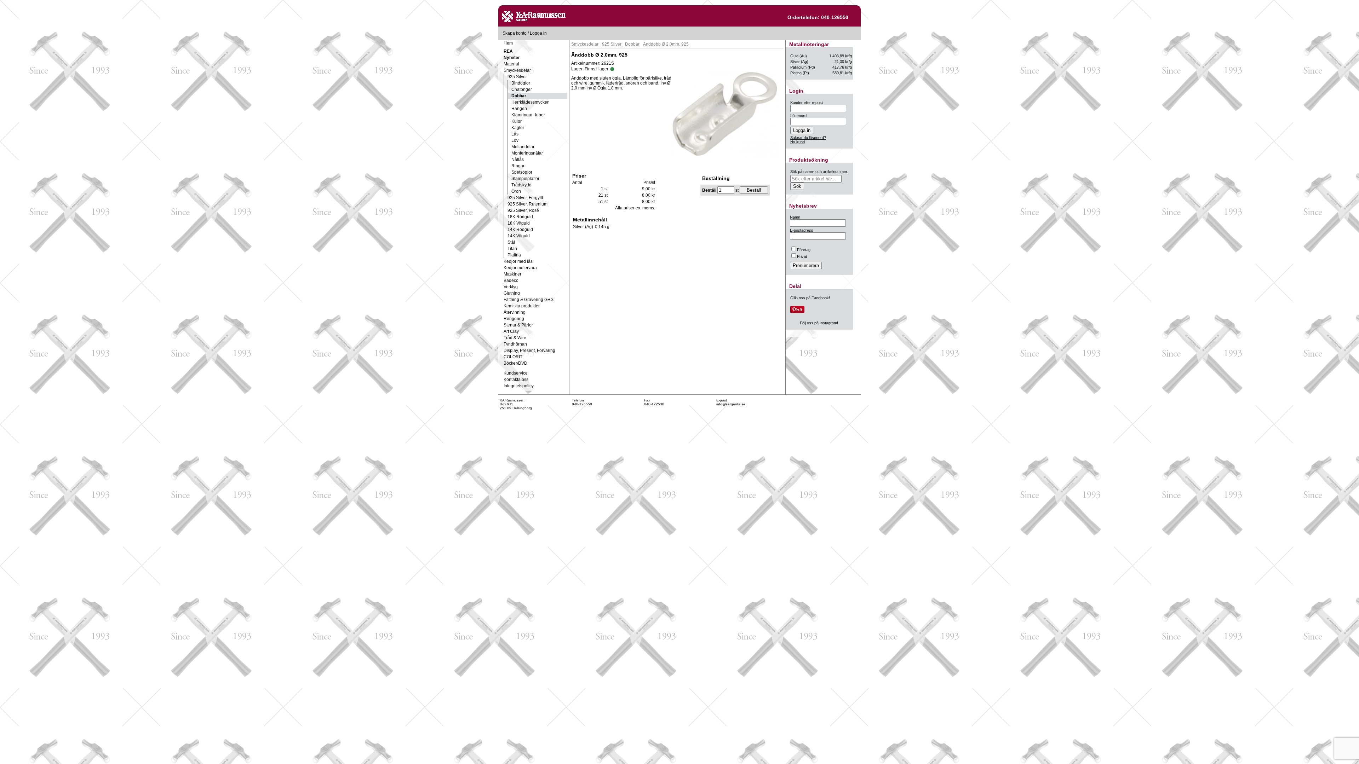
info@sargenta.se (730, 404)
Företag (803, 250)
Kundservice (516, 373)
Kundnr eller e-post (806, 102)
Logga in (538, 33)
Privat (802, 256)
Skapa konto (515, 33)
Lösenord (798, 116)
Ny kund (797, 142)
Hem (508, 43)
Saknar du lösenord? (808, 137)
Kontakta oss (516, 379)
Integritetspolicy (519, 385)
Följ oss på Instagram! (819, 323)
